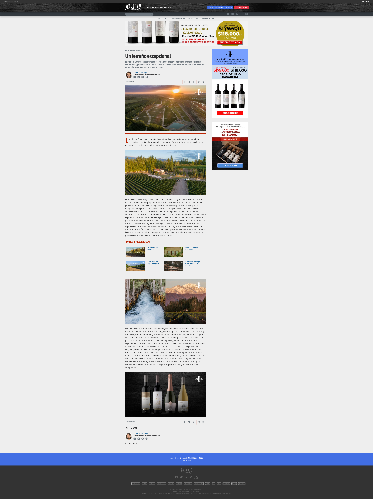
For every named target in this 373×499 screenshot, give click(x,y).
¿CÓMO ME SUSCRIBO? (178, 18)
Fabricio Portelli (142, 72)
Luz (213, 483)
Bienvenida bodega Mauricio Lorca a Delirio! (192, 263)
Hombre (179, 483)
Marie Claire (161, 483)
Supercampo (199, 483)
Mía (219, 483)
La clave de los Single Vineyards (153, 263)
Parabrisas (188, 483)
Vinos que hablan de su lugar (191, 248)
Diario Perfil (135, 483)
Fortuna (171, 483)
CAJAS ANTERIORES (208, 18)
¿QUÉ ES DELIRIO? (162, 18)
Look (207, 483)
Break (234, 483)
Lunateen (226, 483)
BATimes (242, 483)
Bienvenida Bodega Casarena (154, 248)
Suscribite (241, 7)
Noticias (152, 483)
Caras (144, 483)
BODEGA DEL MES (193, 18)
